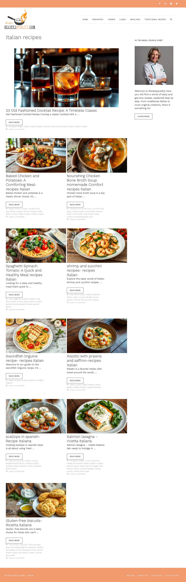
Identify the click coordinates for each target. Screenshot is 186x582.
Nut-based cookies (27, 553)
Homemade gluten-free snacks (29, 550)
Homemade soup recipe (82, 214)
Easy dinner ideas (77, 294)
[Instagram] (165, 3)
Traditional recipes (155, 19)
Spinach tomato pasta (15, 304)
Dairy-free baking (13, 547)
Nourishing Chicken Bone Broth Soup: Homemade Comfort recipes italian (85, 182)
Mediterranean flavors (15, 463)
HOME (85, 19)
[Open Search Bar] (171, 19)
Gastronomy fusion (17, 461)
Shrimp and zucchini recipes (86, 300)
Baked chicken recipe (18, 209)
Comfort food (49, 126)
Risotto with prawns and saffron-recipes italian (84, 360)
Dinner (111, 19)
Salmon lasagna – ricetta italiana (82, 438)
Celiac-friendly (34, 545)
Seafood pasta (28, 380)
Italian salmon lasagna (89, 466)
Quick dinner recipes (33, 302)
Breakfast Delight (16, 126)
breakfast (98, 19)
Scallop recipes (32, 463)
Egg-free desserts (28, 547)
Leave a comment (16, 129)
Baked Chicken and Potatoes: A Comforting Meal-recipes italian (22, 182)
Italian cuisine (68, 126)
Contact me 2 (142, 575)
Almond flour (14, 545)
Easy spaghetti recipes (18, 299)
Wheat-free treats (81, 471)
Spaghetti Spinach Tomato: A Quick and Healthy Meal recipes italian (24, 272)
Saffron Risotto (80, 387)
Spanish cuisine (26, 466)
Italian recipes (81, 126)
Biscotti (24, 545)
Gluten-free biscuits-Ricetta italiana (24, 522)
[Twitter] (176, 3)
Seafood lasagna (87, 469)
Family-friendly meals (33, 211)
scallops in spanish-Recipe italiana (23, 438)
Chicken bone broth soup (81, 209)
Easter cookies (96, 463)
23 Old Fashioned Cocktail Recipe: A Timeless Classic (51, 110)
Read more (14, 122)
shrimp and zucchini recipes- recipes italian (84, 270)
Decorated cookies (81, 463)
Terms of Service (172, 575)
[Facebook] (159, 3)
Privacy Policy (156, 575)
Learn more (144, 116)
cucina (59, 126)
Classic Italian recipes (33, 126)
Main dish (135, 19)
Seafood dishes (12, 466)
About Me (131, 575)
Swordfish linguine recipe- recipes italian (25, 358)
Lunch (122, 19)
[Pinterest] (171, 3)
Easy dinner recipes (14, 211)
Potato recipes (37, 214)
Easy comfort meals (75, 211)
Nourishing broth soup (83, 217)
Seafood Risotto (94, 387)
